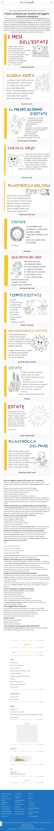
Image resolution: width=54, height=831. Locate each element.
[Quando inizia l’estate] (27, 344)
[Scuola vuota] (27, 86)
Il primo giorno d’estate (27, 141)
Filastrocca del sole (27, 214)
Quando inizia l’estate (27, 362)
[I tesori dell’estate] (27, 418)
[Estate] (27, 381)
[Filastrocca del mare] (27, 455)
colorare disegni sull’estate (19, 612)
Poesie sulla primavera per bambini (12, 620)
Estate (27, 399)
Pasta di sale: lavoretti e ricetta (17, 774)
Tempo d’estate (27, 325)
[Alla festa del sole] (27, 270)
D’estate (27, 251)
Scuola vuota (27, 104)
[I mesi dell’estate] (27, 49)
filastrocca (20, 565)
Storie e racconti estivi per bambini (12, 623)
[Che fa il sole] (27, 160)
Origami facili (13, 772)
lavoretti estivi (16, 610)
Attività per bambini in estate (11, 622)
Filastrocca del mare (27, 472)
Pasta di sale (13, 748)
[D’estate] (27, 233)
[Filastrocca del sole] (27, 197)
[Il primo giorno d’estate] (27, 123)
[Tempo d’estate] (27, 307)
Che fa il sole (27, 178)
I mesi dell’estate (27, 67)
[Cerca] (51, 2)
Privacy (1, 824)
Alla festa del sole (27, 288)
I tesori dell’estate (27, 436)
